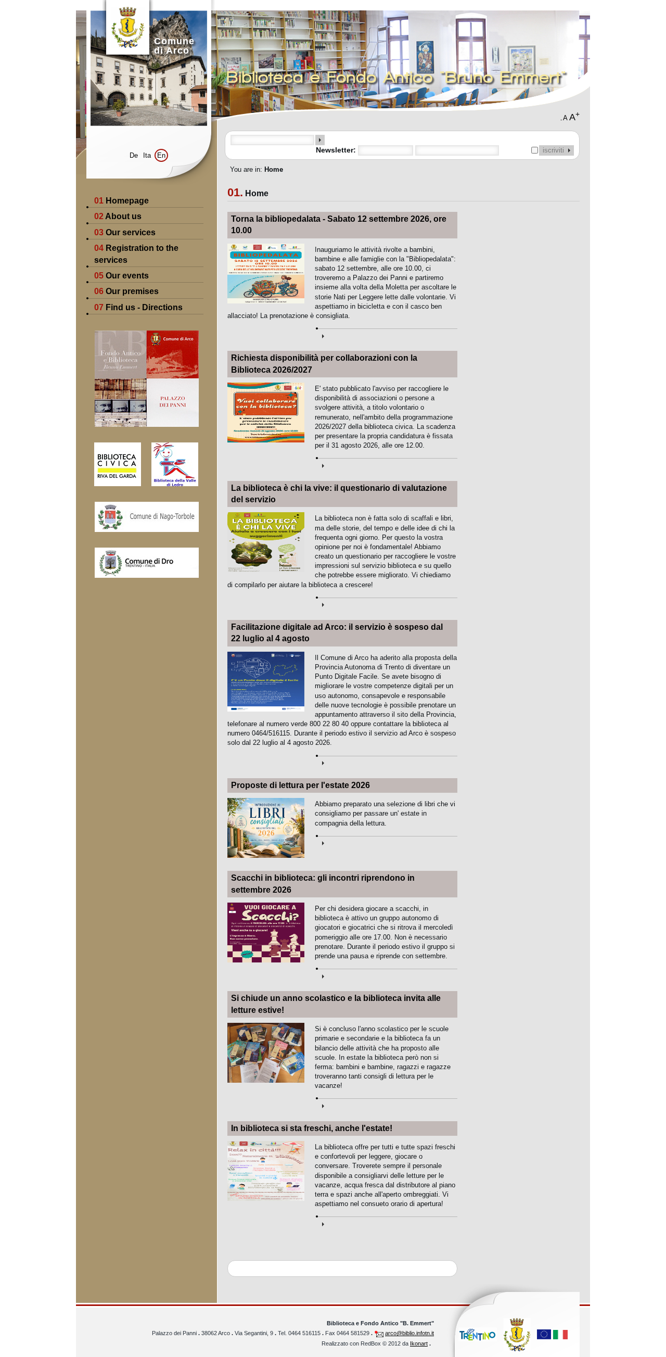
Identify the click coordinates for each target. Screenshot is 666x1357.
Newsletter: (337, 150)
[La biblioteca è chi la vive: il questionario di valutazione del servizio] (386, 603)
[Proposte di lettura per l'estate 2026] (386, 841)
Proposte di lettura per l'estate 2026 (300, 785)
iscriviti (555, 150)
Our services (125, 232)
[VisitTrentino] (477, 1334)
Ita (147, 155)
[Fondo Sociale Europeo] (552, 1334)
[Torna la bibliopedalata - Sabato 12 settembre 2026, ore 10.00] (386, 333)
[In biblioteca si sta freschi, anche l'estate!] (386, 1221)
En (161, 155)
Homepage (121, 200)
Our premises (126, 291)
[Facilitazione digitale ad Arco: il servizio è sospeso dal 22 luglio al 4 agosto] (386, 761)
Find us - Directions (138, 307)
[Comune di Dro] (146, 563)
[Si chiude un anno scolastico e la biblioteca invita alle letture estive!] (386, 1103)
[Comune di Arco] (517, 1334)
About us (118, 216)
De (134, 155)
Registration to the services (136, 254)
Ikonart (419, 1343)
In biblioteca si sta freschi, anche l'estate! (311, 1128)
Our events (121, 275)
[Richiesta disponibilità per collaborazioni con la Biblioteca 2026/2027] (386, 463)
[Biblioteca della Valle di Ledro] (169, 456)
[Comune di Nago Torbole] (146, 517)
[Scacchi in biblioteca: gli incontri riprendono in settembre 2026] (386, 974)
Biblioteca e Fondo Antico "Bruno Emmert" (397, 77)
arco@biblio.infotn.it (409, 1333)
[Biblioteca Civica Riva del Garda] (108, 456)
